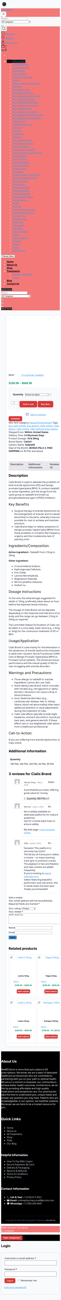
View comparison (11, 1237)
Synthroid (17, 222)
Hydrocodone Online (23, 149)
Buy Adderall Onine (22, 92)
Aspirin (16, 80)
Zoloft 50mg (19, 250)
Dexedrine (18, 133)
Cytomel (16, 130)
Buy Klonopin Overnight (25, 105)
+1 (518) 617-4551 (32, 1197)
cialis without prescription (44, 429)
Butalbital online (21, 89)
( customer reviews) (32, 375)
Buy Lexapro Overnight (24, 111)
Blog (9, 280)
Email (11, 932)
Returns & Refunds (17, 1170)
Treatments (13, 271)
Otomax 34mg (20, 181)
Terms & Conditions (17, 1174)
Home (10, 261)
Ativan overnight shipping (26, 83)
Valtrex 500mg (20, 238)
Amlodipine (18, 70)
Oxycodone (18, 184)
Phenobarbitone (21, 193)
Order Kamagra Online (24, 178)
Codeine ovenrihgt (22, 124)
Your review (16, 911)
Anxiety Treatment (22, 77)
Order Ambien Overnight (25, 174)
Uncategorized (20, 64)
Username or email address (25, 1258)
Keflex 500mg (19, 156)
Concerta (17, 127)
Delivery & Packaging (18, 1167)
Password (16, 1269)
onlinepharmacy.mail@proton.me (36, 1200)
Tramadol (17, 228)
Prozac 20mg (19, 200)
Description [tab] (16, 464)
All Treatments (14, 1134)
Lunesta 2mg (19, 168)
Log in (10, 1280)
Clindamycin (19, 121)
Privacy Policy (14, 1177)
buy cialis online (17, 425)
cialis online (22, 429)
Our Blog (11, 1143)
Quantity (18, 394)
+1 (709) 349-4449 (32, 1203)
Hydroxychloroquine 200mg (27, 152)
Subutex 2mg (19, 219)
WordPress (50, 1220)
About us (11, 1131)
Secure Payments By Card (20, 1164)
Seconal (16, 206)
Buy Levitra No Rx (21, 108)
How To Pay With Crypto (20, 1161)
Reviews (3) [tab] (54, 466)
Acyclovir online (20, 67)
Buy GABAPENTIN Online (25, 102)
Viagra (15, 244)
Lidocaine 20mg (20, 162)
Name (12, 927)
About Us (12, 264)
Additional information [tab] (35, 466)
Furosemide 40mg (22, 140)
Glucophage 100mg (22, 143)
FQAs (9, 1140)
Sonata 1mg (18, 216)
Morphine (17, 171)
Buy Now (45, 404)
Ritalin (15, 203)
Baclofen (17, 86)
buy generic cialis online (39, 425)
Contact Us (13, 283)
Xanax (15, 247)
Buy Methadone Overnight (26, 118)
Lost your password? (15, 1287)
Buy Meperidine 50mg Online (28, 115)
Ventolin (16, 241)
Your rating (16, 908)
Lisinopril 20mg (20, 165)
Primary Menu (8, 256)
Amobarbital (19, 74)
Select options (23, 991)
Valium (16, 234)
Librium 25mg (19, 159)
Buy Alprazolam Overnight (26, 96)
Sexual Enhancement (23, 209)
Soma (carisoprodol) (23, 212)
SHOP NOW (6, 289)
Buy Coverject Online (23, 99)
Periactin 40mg (20, 190)
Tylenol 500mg (20, 231)
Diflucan (16, 137)
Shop (9, 268)
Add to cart (28, 404)
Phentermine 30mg (22, 197)
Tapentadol (18, 225)
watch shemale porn (37, 875)
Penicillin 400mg (21, 187)
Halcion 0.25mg (20, 146)
